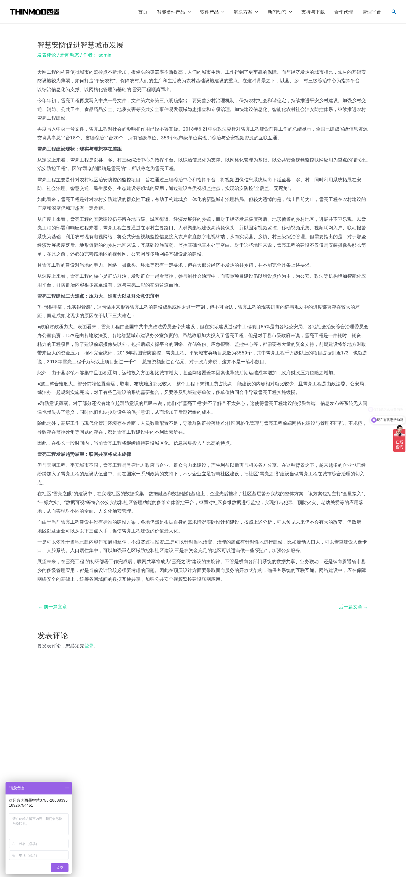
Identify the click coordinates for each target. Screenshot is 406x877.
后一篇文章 (353, 607)
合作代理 (343, 12)
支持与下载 (313, 12)
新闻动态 (277, 12)
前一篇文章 (52, 607)
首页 (142, 12)
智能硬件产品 (171, 12)
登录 (89, 645)
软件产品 (209, 12)
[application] (188, 12)
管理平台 (371, 12)
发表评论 (46, 55)
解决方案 (243, 12)
